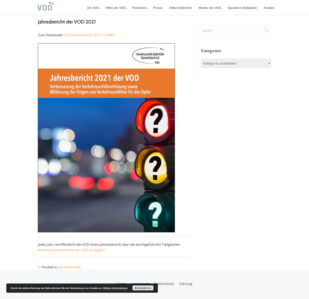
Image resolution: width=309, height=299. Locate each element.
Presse (157, 7)
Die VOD (93, 7)
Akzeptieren (143, 288)
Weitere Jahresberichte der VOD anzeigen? (71, 250)
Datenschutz (164, 283)
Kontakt (269, 7)
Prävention (139, 7)
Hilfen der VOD (115, 7)
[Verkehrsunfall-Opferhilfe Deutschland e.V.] (46, 7)
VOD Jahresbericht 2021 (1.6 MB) (89, 35)
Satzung (185, 283)
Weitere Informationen (115, 288)
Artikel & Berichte (180, 7)
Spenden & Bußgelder (242, 7)
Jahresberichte (69, 267)
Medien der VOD (210, 7)
